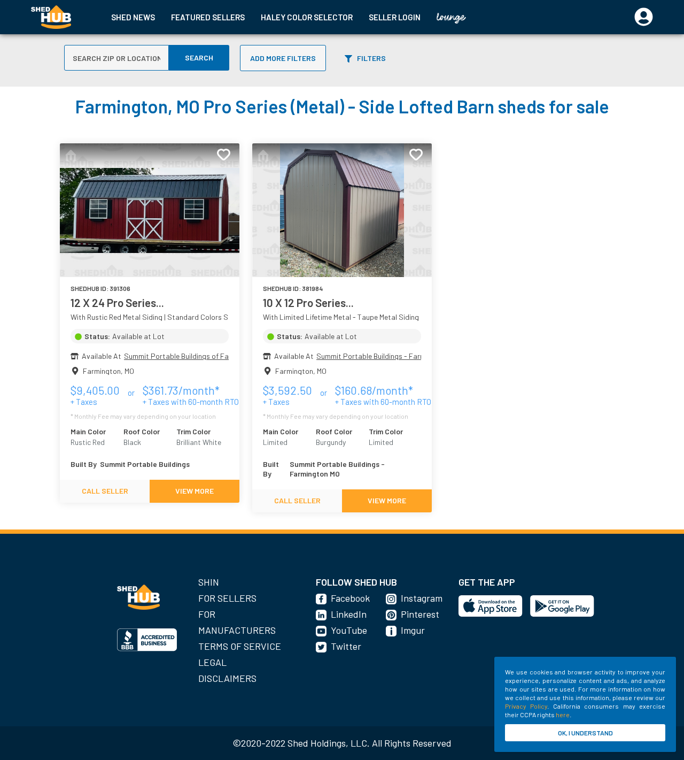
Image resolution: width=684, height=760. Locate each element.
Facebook (350, 598)
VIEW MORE (194, 490)
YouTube (349, 630)
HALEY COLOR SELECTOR (307, 17)
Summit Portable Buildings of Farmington (191, 355)
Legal (212, 662)
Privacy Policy (526, 706)
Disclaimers (227, 678)
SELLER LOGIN (395, 17)
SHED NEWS (133, 17)
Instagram (421, 598)
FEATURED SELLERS (208, 17)
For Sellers (227, 598)
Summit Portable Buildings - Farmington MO (387, 355)
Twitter (346, 646)
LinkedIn (349, 614)
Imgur (413, 630)
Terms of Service (239, 646)
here (563, 714)
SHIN (208, 582)
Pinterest (420, 614)
